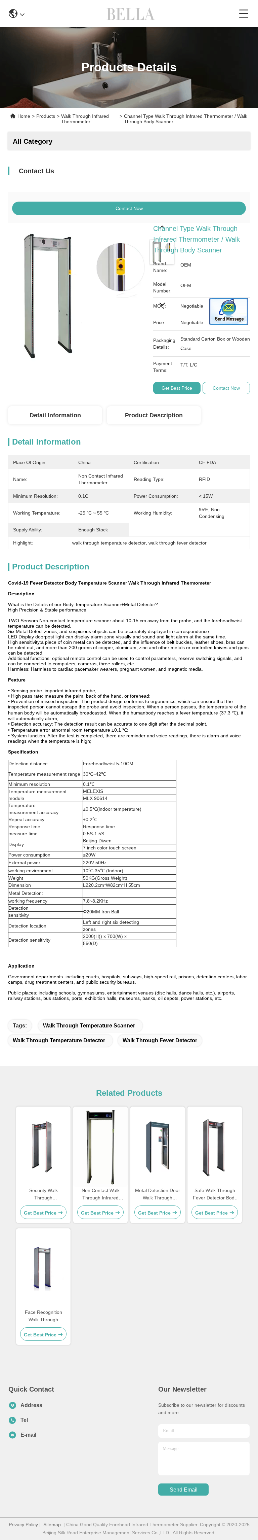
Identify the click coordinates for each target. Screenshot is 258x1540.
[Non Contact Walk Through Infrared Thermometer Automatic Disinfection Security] (100, 1147)
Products (45, 116)
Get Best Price (177, 388)
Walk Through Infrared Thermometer (85, 118)
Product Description (154, 415)
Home (23, 116)
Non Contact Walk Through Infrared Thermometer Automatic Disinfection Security (100, 1194)
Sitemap (52, 1524)
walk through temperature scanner (89, 1025)
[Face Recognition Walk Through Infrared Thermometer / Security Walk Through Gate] (43, 1268)
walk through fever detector (160, 1040)
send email (184, 1490)
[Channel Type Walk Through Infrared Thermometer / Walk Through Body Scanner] (77, 292)
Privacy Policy (23, 1524)
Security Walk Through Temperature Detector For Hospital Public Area (43, 1194)
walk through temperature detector (59, 1040)
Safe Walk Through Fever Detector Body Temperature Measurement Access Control (215, 1194)
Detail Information (55, 415)
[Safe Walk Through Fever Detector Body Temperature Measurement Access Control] (214, 1147)
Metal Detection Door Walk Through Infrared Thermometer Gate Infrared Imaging (157, 1194)
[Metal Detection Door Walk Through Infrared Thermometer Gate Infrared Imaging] (157, 1146)
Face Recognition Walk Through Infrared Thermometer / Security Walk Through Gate (43, 1316)
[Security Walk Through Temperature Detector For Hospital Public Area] (43, 1146)
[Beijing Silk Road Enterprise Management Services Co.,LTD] (131, 13)
